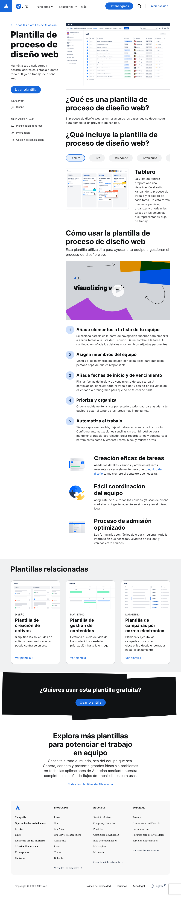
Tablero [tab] (75, 158)
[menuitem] (85, 6)
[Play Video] (118, 290)
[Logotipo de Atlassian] (6, 6)
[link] (159, 6)
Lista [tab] (97, 158)
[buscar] (139, 6)
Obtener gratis (119, 6)
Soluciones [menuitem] (66, 6)
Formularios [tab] (149, 158)
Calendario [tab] (121, 158)
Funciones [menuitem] (43, 6)
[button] (85, 6)
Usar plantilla (26, 89)
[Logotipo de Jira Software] (22, 6)
